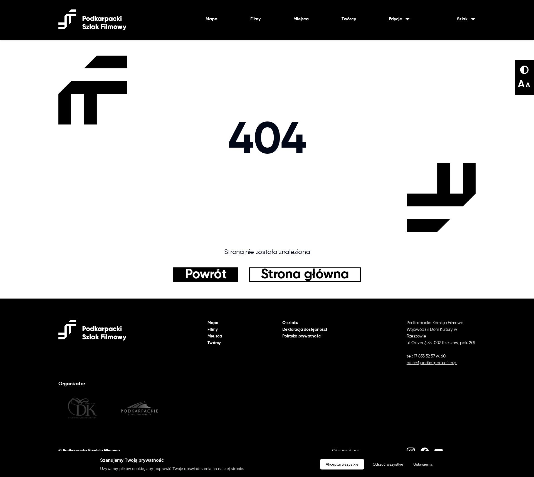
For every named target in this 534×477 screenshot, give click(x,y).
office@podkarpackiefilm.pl (432, 363)
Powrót (205, 274)
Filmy (255, 19)
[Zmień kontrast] (524, 70)
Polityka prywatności (302, 336)
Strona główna (305, 274)
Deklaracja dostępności (304, 329)
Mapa (211, 19)
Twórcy (349, 19)
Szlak (462, 19)
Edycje (395, 19)
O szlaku (290, 323)
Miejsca (300, 19)
